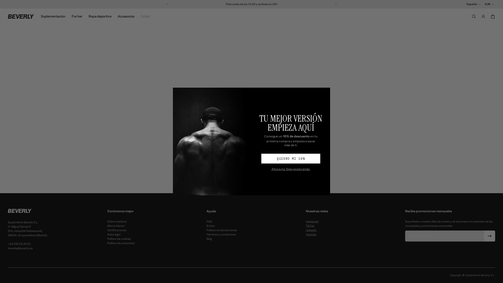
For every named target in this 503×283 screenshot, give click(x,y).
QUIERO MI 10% (291, 159)
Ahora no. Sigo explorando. (290, 169)
